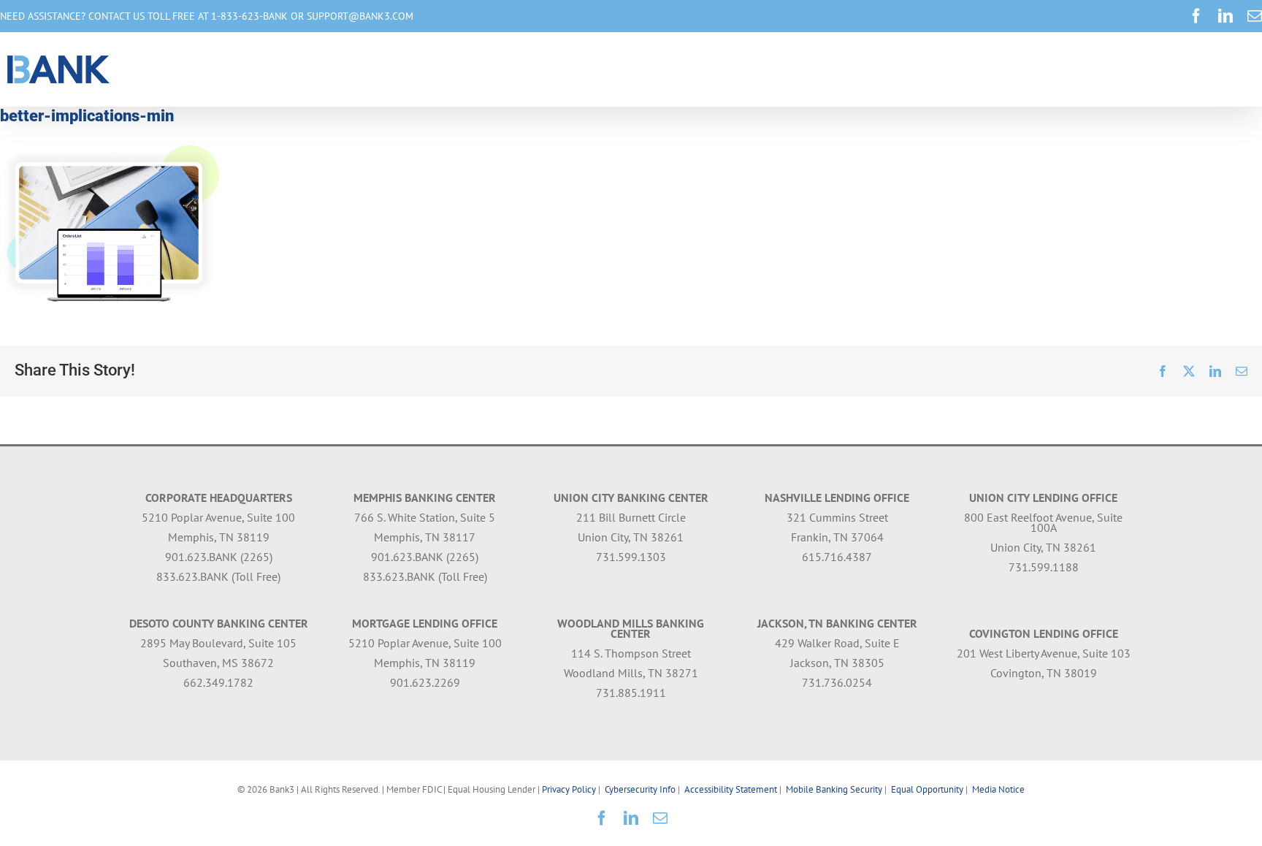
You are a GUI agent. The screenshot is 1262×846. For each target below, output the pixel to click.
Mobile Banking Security (834, 789)
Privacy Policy (569, 789)
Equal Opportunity (927, 789)
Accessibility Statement (730, 789)
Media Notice (998, 789)
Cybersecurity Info (640, 789)
